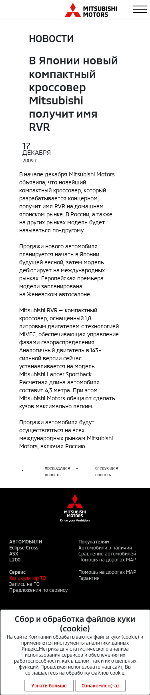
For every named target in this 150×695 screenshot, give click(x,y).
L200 (14, 559)
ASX (13, 553)
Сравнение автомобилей (107, 553)
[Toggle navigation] (140, 9)
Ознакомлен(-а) (100, 685)
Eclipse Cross (23, 547)
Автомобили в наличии (105, 547)
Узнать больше (49, 685)
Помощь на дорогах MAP (107, 559)
